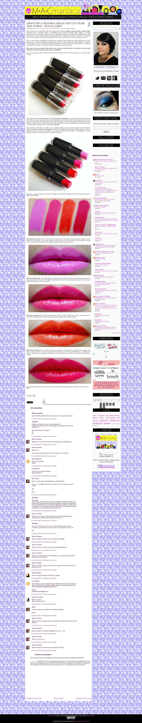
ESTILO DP (98, 238)
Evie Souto (35, 478)
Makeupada (98, 314)
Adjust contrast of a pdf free (102, 315)
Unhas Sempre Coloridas (102, 205)
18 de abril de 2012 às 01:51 (38, 560)
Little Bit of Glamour (100, 281)
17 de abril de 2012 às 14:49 (38, 418)
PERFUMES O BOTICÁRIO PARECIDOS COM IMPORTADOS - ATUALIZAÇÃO (105, 246)
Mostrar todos (116, 333)
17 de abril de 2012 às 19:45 (38, 510)
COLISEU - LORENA (100, 207)
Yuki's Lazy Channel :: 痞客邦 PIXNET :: (105, 225)
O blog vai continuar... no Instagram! (104, 277)
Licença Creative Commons (81, 721)
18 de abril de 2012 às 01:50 (38, 550)
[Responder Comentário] (50, 418)
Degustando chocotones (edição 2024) (105, 213)
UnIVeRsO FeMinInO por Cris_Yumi (104, 251)
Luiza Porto (36, 547)
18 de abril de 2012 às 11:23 (38, 578)
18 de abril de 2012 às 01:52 (38, 570)
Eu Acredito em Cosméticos (102, 296)
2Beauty (97, 211)
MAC (95, 415)
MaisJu (97, 174)
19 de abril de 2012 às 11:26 (38, 604)
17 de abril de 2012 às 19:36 (38, 475)
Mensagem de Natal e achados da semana (106, 233)
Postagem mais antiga (33, 698)
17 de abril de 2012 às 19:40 (38, 494)
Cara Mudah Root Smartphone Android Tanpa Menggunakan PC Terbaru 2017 (105, 328)
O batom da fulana (105, 415)
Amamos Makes (99, 269)
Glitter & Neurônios (100, 303)
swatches (43, 28)
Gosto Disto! (98, 232)
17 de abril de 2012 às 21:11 (38, 533)
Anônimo (36, 450)
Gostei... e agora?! (100, 167)
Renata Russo (36, 573)
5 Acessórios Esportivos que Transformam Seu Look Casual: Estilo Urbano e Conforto (106, 219)
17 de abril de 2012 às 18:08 (38, 444)
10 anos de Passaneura (101, 265)
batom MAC (98, 418)
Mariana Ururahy (38, 441)
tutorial (113, 423)
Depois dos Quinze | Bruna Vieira (104, 159)
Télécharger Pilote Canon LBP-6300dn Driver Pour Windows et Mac (105, 283)
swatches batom (51, 28)
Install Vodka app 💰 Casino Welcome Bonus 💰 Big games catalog (105, 200)
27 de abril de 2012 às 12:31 (38, 642)
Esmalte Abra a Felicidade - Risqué (104, 253)
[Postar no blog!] (30, 396)
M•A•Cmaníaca (52, 715)
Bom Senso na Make (100, 326)
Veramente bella (99, 275)
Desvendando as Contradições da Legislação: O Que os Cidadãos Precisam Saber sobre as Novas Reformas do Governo (106, 191)
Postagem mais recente (84, 698)
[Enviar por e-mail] (28, 396)
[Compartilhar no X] (32, 396)
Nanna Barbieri (37, 459)
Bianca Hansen (90, 715)
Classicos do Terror (100, 259)
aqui (87, 387)
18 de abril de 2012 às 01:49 (38, 542)
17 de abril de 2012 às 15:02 (38, 436)
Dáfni (33, 607)
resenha (36, 28)
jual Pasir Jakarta (99, 176)
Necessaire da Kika (100, 289)
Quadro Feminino (99, 217)
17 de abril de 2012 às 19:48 (38, 520)
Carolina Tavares (37, 597)
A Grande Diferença (100, 187)
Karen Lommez (37, 439)
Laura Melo (35, 581)
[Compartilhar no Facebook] (34, 396)
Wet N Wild (60, 28)
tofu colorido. (98, 180)
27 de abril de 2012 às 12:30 (38, 625)
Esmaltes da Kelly (100, 257)
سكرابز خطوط (98, 239)
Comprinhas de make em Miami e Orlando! (106, 271)
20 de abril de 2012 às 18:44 (38, 615)
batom (117, 415)
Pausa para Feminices (101, 198)
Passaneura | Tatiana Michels (103, 263)
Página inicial (58, 698)
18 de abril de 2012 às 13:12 (38, 594)
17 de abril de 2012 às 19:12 (38, 466)
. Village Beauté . (99, 244)
